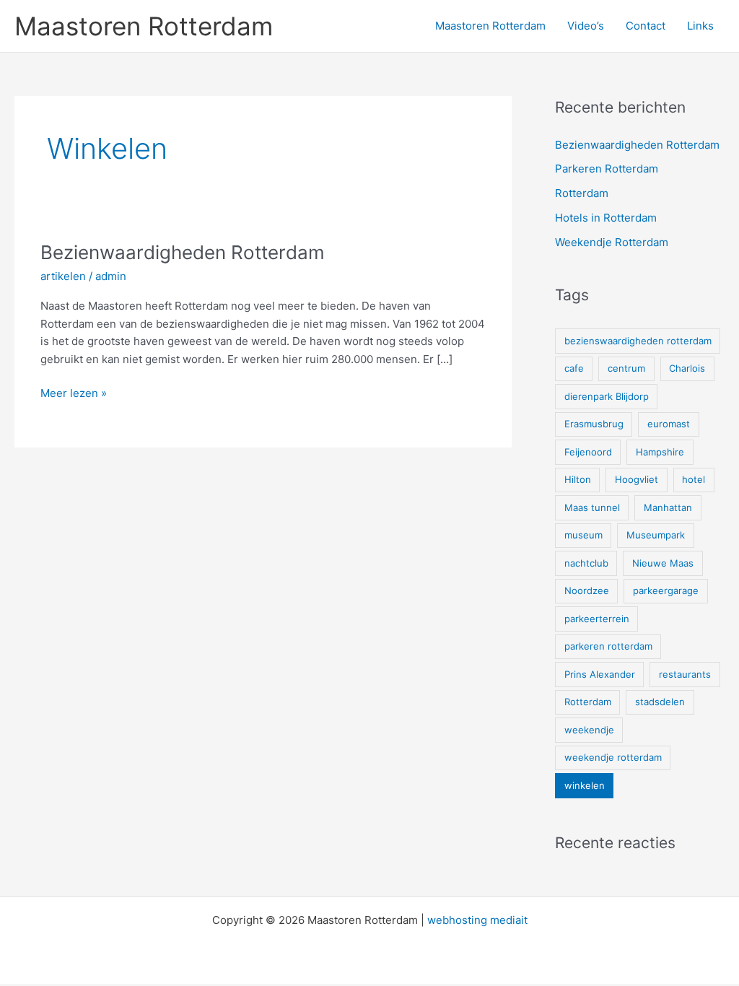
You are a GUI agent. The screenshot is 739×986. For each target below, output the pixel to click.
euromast (668, 423)
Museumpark (655, 535)
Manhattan (668, 507)
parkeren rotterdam (608, 646)
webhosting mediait (477, 920)
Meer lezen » (73, 394)
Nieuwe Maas (663, 563)
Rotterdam (581, 193)
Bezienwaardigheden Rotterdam (182, 252)
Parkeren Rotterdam (606, 168)
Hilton (577, 479)
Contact (645, 25)
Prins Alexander (599, 674)
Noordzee (586, 590)
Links (700, 25)
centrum (626, 368)
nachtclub (586, 563)
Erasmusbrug (594, 423)
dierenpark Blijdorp (606, 396)
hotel (693, 479)
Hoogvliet (636, 479)
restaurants (685, 674)
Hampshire (660, 452)
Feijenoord (588, 452)
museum (583, 535)
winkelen (584, 785)
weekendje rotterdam (613, 757)
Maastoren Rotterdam (143, 26)
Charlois (687, 368)
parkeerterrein (596, 618)
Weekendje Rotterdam (611, 242)
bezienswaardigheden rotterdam (638, 340)
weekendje (589, 730)
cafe (574, 368)
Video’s (585, 25)
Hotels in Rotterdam (606, 217)
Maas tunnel (592, 507)
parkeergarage (666, 590)
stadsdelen (660, 701)
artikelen (63, 276)
